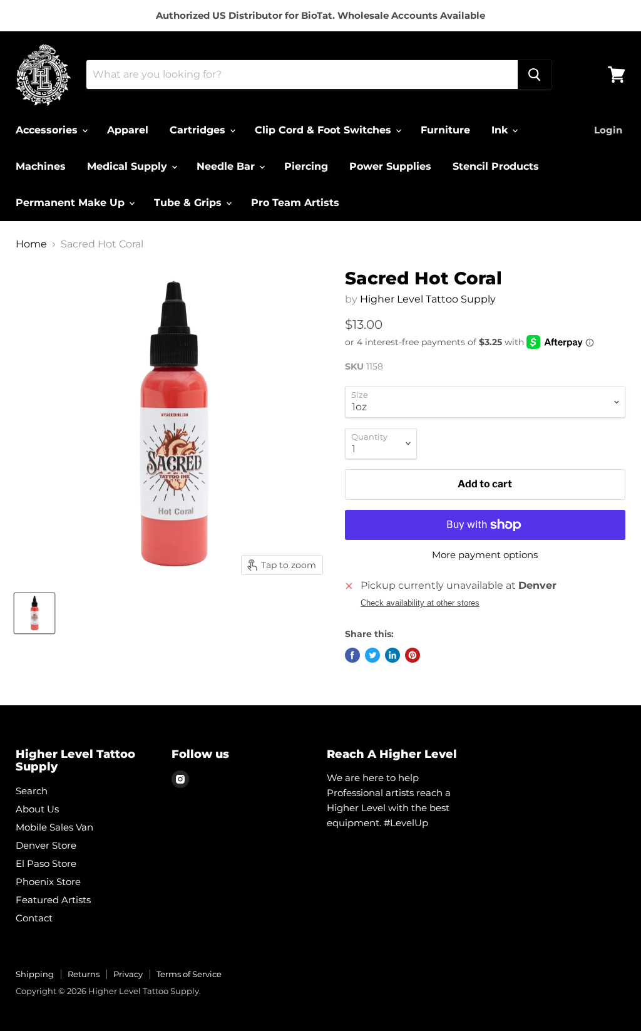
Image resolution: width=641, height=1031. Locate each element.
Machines (41, 166)
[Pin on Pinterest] (412, 655)
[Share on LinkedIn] (392, 655)
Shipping (35, 974)
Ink (501, 130)
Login (608, 130)
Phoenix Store (48, 882)
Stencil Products (496, 166)
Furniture (445, 130)
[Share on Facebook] (352, 655)
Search (32, 791)
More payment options (485, 554)
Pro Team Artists (295, 203)
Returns (84, 974)
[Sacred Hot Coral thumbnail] (34, 613)
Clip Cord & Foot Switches (324, 130)
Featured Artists (53, 900)
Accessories (48, 130)
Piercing (306, 166)
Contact (34, 918)
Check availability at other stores (420, 603)
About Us (37, 809)
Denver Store (46, 845)
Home (31, 244)
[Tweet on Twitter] (372, 655)
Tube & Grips (189, 203)
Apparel (127, 130)
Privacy (128, 974)
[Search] (534, 74)
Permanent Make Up (72, 203)
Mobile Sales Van (54, 827)
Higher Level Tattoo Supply (428, 299)
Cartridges (199, 130)
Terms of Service (189, 974)
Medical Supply (128, 166)
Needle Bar (227, 166)
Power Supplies (390, 166)
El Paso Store (46, 863)
